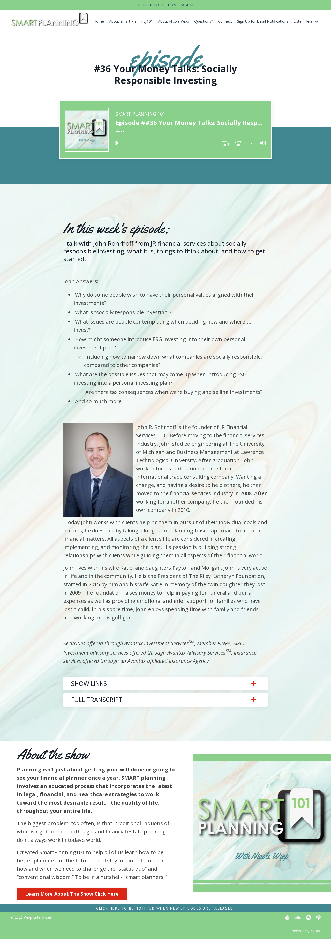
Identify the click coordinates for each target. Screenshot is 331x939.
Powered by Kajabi (305, 930)
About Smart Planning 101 (131, 21)
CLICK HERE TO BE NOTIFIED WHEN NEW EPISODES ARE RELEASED (165, 908)
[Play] (117, 143)
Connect (225, 21)
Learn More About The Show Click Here (72, 894)
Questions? (203, 21)
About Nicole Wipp (173, 21)
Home (99, 21)
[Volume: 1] (263, 143)
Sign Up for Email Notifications (262, 21)
